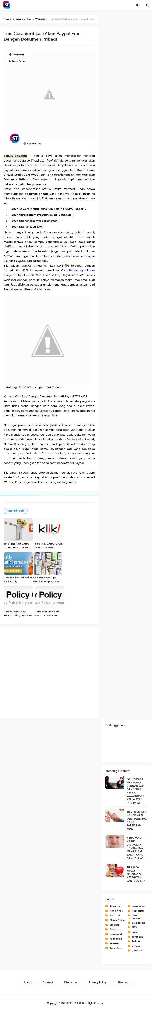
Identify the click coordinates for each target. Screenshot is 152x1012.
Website (137, 950)
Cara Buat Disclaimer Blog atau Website (48, 613)
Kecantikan (116, 948)
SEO (134, 927)
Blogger (114, 924)
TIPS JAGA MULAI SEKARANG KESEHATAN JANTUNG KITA (136, 874)
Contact (48, 982)
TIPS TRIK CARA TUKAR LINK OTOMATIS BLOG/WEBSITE (49, 547)
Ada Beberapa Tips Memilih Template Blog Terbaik (46, 581)
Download (116, 934)
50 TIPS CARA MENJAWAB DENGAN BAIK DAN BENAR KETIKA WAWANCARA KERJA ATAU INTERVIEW (135, 791)
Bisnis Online (19, 61)
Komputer (138, 910)
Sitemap (123, 982)
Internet (114, 943)
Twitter (136, 941)
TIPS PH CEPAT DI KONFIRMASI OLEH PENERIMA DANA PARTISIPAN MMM (137, 820)
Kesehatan (138, 906)
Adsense (115, 906)
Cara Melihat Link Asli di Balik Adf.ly (18, 579)
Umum (136, 946)
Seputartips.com (15, 156)
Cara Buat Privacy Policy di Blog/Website (18, 613)
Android (115, 915)
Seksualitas (138, 922)
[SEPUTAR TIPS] (6, 5)
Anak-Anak (116, 910)
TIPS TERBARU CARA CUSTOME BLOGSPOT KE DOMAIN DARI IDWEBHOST (17, 549)
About (28, 982)
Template (137, 936)
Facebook (116, 938)
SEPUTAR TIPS (75, 1003)
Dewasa (114, 929)
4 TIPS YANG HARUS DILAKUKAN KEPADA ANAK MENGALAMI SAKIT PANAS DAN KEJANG (136, 848)
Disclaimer (71, 982)
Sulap (135, 932)
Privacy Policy (98, 982)
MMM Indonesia (134, 917)
